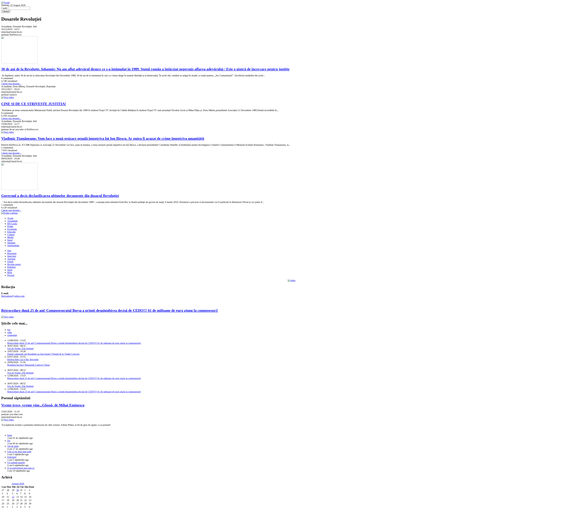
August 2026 (18, 483)
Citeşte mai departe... (11, 83)
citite (9, 332)
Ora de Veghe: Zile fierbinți (20, 348)
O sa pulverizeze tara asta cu (20, 468)
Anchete (11, 259)
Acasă (10, 218)
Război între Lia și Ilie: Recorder (23, 359)
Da (8, 440)
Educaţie (11, 232)
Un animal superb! (16, 462)
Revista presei (14, 264)
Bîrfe (9, 272)
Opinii (10, 261)
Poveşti (10, 275)
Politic (10, 226)
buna (9, 435)
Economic (12, 229)
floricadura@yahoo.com (12, 296)
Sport (9, 240)
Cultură (10, 234)
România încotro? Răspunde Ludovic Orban (28, 365)
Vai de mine (13, 446)
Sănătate (11, 242)
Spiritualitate (13, 245)
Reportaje (12, 253)
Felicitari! (11, 457)
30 (17, 490)
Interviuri (11, 256)
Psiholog (11, 267)
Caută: (4, 8)
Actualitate (12, 221)
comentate (12, 335)
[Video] (291, 280)
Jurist (9, 270)
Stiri (9, 250)
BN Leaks (12, 223)
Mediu (10, 237)
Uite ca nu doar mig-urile (19, 451)
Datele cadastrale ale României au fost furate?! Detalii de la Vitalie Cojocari (43, 354)
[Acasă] (5, 2)
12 (13, 497)
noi (8, 329)
